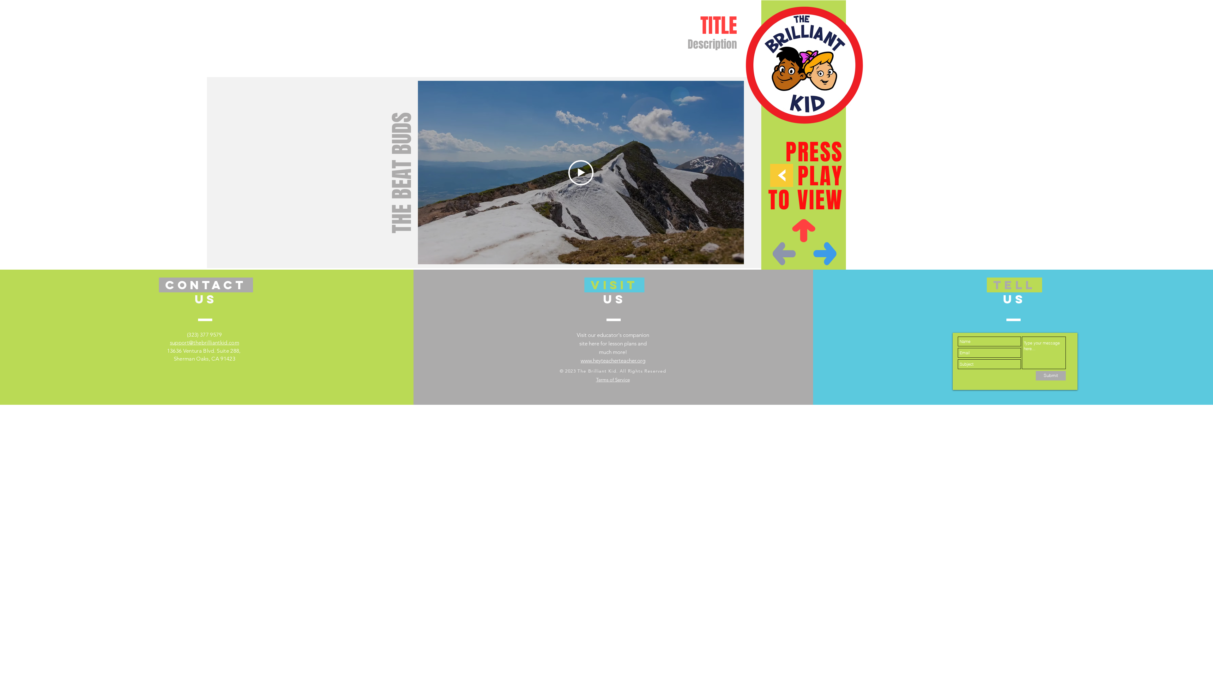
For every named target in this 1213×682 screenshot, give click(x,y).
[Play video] (581, 172)
